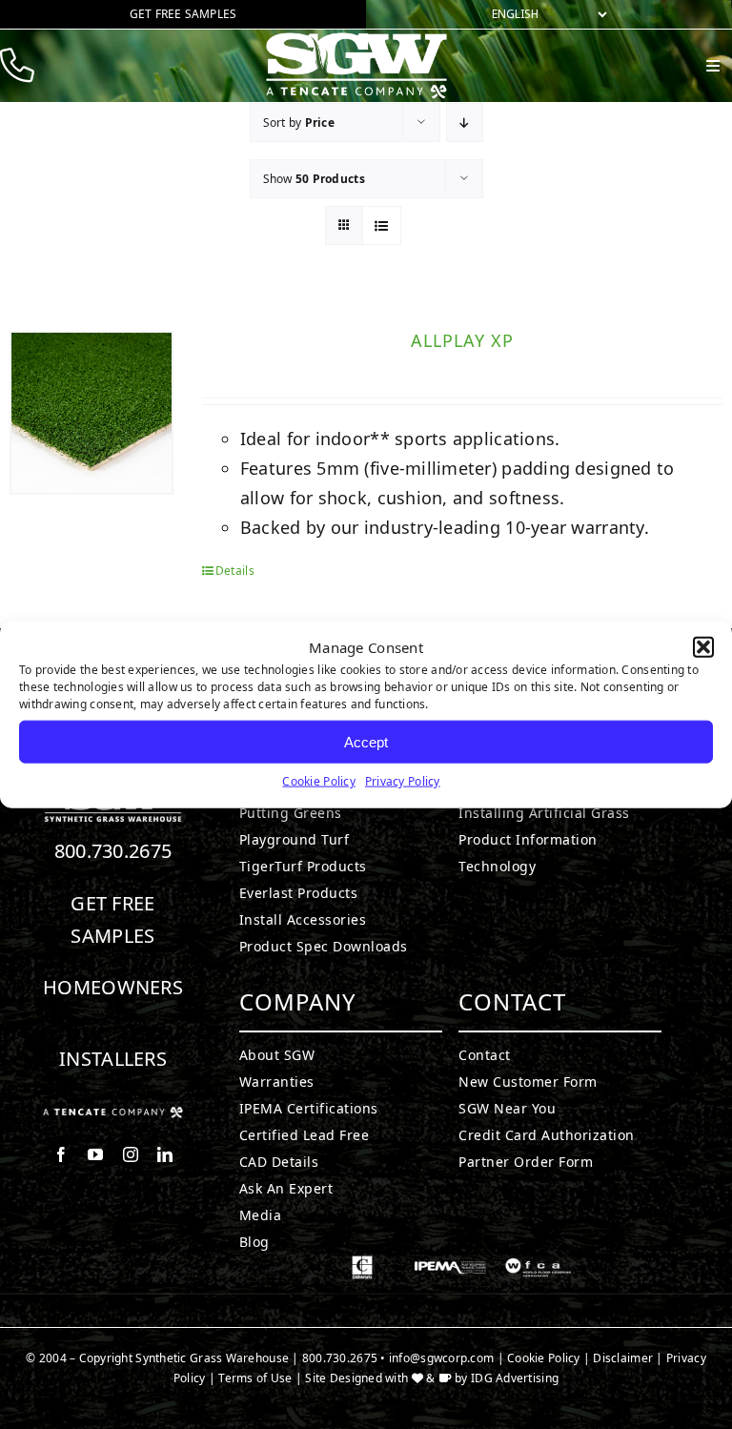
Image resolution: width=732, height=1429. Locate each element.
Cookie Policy (319, 781)
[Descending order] (464, 122)
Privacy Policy (402, 781)
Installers (113, 1059)
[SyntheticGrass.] (356, 38)
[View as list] (381, 225)
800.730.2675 (113, 851)
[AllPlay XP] (91, 413)
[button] (703, 647)
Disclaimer (623, 1358)
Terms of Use (255, 1378)
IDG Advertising (515, 1378)
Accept (366, 741)
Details (234, 570)
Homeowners (113, 987)
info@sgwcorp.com (441, 1358)
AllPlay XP (462, 340)
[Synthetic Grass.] (113, 1114)
